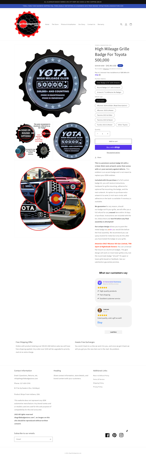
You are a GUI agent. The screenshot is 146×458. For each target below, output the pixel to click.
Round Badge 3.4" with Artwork (108, 87)
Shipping (106, 69)
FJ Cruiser (100, 101)
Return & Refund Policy (101, 376)
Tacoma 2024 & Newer (105, 120)
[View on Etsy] (100, 310)
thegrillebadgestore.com (75, 453)
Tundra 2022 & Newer (105, 125)
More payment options (113, 152)
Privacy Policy (97, 387)
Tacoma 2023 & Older (104, 115)
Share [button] (99, 157)
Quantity (97, 129)
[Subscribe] (50, 439)
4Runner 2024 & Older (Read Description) (112, 105)
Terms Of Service (99, 379)
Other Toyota (123, 125)
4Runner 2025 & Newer (105, 110)
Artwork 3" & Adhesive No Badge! (109, 92)
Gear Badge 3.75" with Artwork (108, 83)
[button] (121, 24)
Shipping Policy (98, 383)
